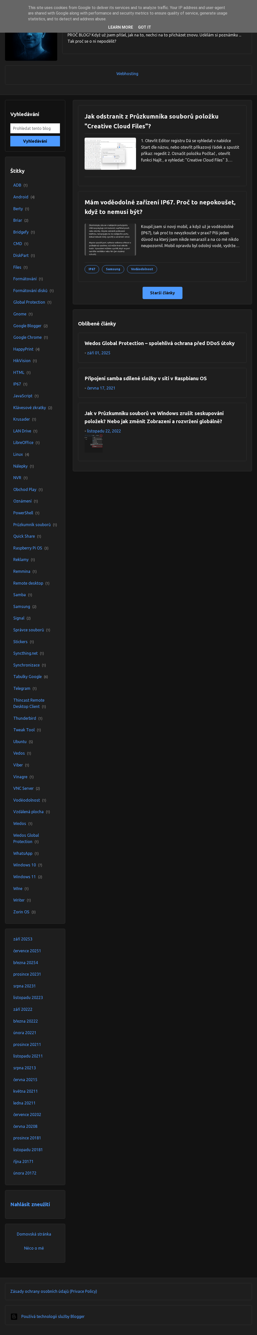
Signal (22, 618)
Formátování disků (33, 290)
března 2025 (25, 962)
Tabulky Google (30, 676)
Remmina (25, 571)
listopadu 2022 (28, 997)
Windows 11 (27, 876)
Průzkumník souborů (35, 524)
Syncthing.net (28, 653)
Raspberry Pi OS (30, 548)
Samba (22, 594)
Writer (22, 900)
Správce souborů (31, 630)
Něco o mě (34, 1248)
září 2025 (22, 939)
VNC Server (26, 788)
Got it (144, 27)
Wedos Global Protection (26, 838)
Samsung (24, 606)
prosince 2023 (27, 974)
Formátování (28, 278)
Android (24, 197)
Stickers (23, 641)
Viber (21, 765)
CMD (20, 243)
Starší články (162, 293)
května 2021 (25, 1091)
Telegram (25, 688)
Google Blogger (30, 325)
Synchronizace (29, 665)
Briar (20, 220)
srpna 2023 (24, 986)
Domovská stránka (34, 1234)
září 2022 (22, 1009)
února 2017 (24, 1173)
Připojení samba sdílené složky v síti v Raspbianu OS (146, 378)
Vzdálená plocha (31, 811)
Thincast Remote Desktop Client (29, 703)
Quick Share (27, 536)
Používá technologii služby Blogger (52, 1316)
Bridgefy (24, 232)
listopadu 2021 (28, 1056)
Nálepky (23, 466)
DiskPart (24, 255)
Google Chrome (30, 337)
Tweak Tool (27, 730)
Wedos (22, 823)
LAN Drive (25, 431)
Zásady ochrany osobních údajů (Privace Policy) (53, 1291)
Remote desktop (31, 583)
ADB (20, 185)
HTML (22, 372)
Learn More (120, 27)
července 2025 (27, 951)
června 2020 (25, 1126)
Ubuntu (23, 741)
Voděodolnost (29, 800)
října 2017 (23, 1161)
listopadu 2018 (28, 1149)
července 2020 (27, 1114)
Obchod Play (28, 489)
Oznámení (25, 501)
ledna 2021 (24, 1103)
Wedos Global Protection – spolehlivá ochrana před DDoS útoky (160, 343)
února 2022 (24, 1032)
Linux (21, 454)
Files (20, 267)
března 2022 (25, 1021)
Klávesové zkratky (32, 407)
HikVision (25, 360)
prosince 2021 (27, 1044)
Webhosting (127, 73)
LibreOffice (26, 442)
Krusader (24, 419)
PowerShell (26, 513)
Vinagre (23, 776)
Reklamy (24, 559)
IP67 (20, 384)
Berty (21, 208)
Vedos (22, 753)
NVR (20, 477)
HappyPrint (26, 349)
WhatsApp (26, 853)
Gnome (23, 314)
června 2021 (25, 1079)
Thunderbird (27, 718)
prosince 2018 (27, 1138)
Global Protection (32, 302)
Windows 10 (27, 865)
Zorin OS (24, 912)
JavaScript (26, 396)
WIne (21, 888)
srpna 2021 (24, 1068)
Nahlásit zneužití (30, 1204)
